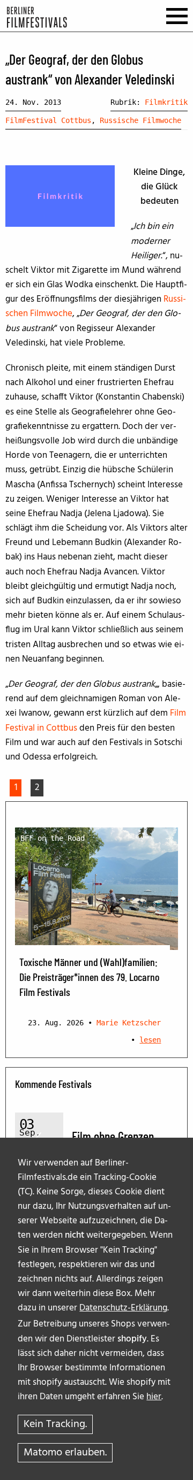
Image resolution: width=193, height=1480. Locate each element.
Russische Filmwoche (140, 120)
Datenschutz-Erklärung (123, 1308)
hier (153, 1397)
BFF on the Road (52, 838)
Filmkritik (166, 102)
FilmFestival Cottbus (48, 120)
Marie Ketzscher (128, 1022)
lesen (150, 1040)
